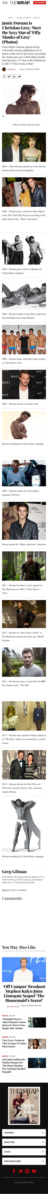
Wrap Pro (9, 1142)
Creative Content (24, 18)
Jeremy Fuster (14, 1006)
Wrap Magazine (12, 1161)
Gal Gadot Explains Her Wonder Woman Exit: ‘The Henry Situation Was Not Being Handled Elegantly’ (13, 1065)
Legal (7, 1152)
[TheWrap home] (20, 2)
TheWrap (9, 1133)
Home (10, 18)
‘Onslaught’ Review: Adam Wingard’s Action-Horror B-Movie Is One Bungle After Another (14, 1023)
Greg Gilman (11, 69)
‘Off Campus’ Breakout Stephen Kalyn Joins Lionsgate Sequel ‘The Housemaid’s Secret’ (24, 993)
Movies (37, 18)
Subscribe (39, 2)
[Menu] (5, 2)
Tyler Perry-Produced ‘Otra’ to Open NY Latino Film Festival (14, 1043)
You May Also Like (19, 947)
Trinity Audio (25, 125)
